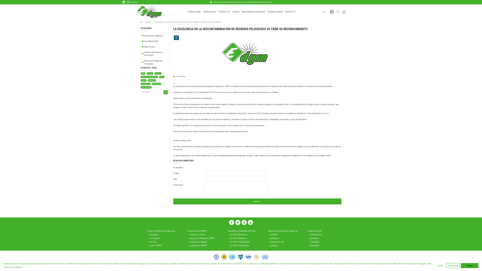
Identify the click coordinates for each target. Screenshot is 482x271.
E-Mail (176, 173)
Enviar (256, 201)
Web (175, 179)
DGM (162, 77)
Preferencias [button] (453, 266)
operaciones (146, 87)
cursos (157, 73)
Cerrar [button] (440, 266)
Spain (144, 80)
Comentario (178, 184)
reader (150, 73)
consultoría (146, 84)
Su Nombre (178, 167)
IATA (143, 73)
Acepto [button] (470, 266)
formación (156, 84)
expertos (152, 80)
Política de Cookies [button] (12, 267)
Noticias (149, 22)
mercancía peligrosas (149, 77)
